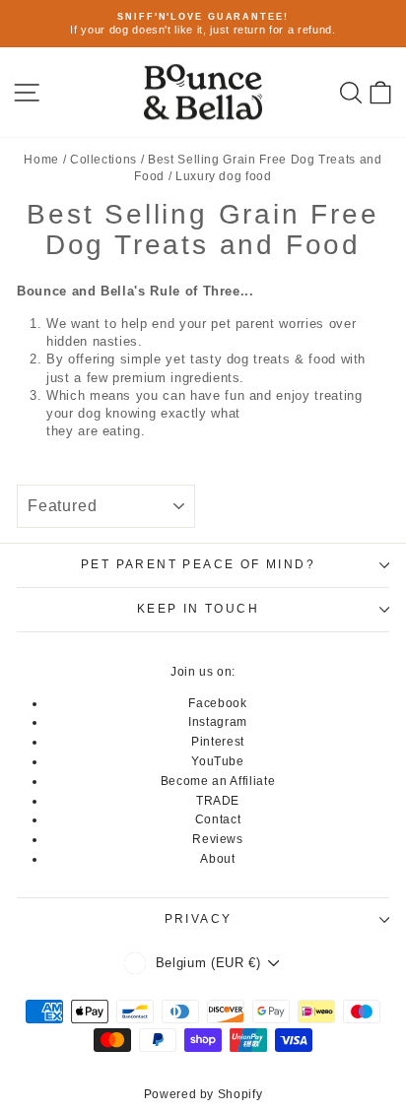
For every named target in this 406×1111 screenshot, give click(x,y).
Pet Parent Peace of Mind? (198, 564)
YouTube (217, 761)
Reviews (217, 839)
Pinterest (217, 742)
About (217, 859)
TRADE (217, 801)
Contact (218, 819)
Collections (103, 159)
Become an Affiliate (218, 781)
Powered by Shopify (203, 1094)
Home (41, 159)
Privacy (199, 919)
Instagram (217, 722)
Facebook (217, 703)
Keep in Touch (198, 609)
